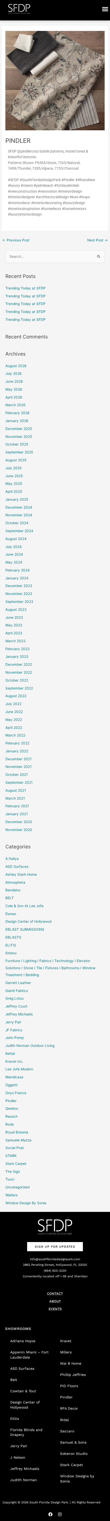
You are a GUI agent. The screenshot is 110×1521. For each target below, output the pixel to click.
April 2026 (13, 397)
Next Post (97, 240)
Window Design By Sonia (25, 1203)
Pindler (11, 1101)
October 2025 (16, 444)
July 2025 (13, 468)
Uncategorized (17, 1187)
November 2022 (18, 672)
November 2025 (18, 437)
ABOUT (55, 1301)
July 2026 (13, 373)
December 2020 (18, 822)
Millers (66, 1352)
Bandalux (12, 890)
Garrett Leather (18, 983)
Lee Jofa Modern (19, 1069)
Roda (9, 1124)
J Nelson (17, 1457)
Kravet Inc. (14, 1061)
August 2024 (16, 539)
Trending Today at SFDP (25, 288)
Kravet (65, 1341)
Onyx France (15, 1093)
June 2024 (14, 554)
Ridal (64, 1420)
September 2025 (19, 452)
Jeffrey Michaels (19, 1014)
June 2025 (14, 476)
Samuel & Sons (73, 1442)
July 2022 (13, 704)
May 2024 (13, 562)
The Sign (12, 1171)
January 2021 (16, 814)
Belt (13, 1380)
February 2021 (17, 806)
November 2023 (18, 594)
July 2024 (13, 547)
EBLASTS (13, 937)
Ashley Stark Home (21, 874)
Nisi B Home (70, 1363)
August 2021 (15, 790)
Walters (11, 1195)
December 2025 (18, 429)
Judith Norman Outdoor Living (29, 1046)
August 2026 (16, 366)
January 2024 (16, 578)
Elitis (14, 1419)
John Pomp (14, 1038)
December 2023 (18, 586)
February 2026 (17, 413)
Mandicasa (14, 1077)
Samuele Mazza (18, 1140)
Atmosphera (15, 882)
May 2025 (13, 484)
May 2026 (13, 389)
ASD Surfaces (16, 866)
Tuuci (9, 1179)
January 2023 (16, 656)
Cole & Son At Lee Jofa (24, 906)
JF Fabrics (13, 1030)
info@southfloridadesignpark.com (55, 1259)
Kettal (10, 1053)
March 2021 (15, 798)
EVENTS (55, 1309)
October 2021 (16, 775)
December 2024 (18, 507)
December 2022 (18, 664)
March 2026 (15, 405)
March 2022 (15, 735)
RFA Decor (69, 1408)
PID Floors (69, 1386)
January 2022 (16, 751)
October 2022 (16, 680)
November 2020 (18, 830)
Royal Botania (16, 1132)
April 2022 (13, 728)
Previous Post (15, 240)
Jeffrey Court (16, 1006)
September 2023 (19, 602)
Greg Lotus (14, 998)
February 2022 (17, 743)
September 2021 (18, 782)
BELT (9, 898)
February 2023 (17, 649)
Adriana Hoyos (22, 1341)
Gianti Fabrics (16, 991)
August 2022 (15, 696)
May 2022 (13, 720)
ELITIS (10, 945)
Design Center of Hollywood (28, 921)
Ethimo (11, 953)
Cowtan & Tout (23, 1391)
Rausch (11, 1116)
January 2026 (16, 421)
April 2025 (13, 491)
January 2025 (16, 499)
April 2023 (13, 633)
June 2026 (14, 381)
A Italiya (12, 859)
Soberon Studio (73, 1454)
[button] (105, 9)
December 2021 (18, 759)
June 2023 (14, 617)
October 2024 (16, 523)
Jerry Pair (13, 1022)
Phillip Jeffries (73, 1375)
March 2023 (15, 641)
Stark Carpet (15, 1164)
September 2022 (19, 688)
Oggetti (11, 1085)
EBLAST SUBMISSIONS (24, 929)
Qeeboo (11, 1108)
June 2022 (14, 712)
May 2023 (13, 625)
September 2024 (19, 531)
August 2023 (16, 609)
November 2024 (18, 515)
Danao (10, 914)
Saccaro (67, 1431)
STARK (11, 1156)
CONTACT (55, 1293)
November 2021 (18, 767)
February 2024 (17, 570)
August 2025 (15, 460)
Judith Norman (23, 1480)
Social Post (14, 1148)
